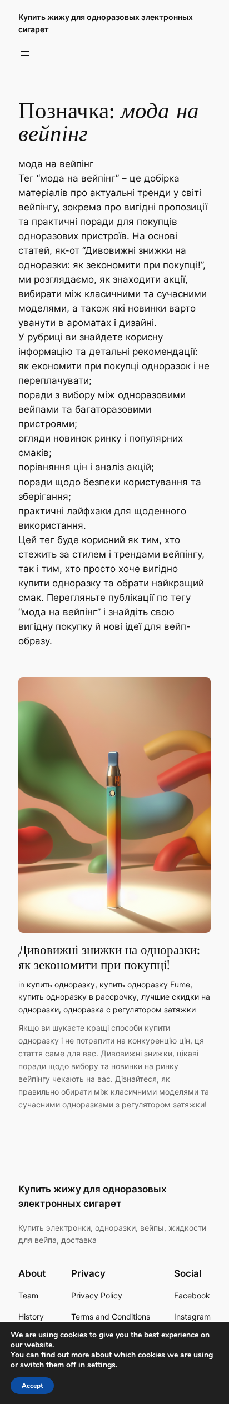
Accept (32, 1385)
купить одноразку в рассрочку (77, 996)
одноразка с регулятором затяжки (129, 1009)
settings (101, 1365)
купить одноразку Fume (144, 984)
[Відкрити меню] (25, 53)
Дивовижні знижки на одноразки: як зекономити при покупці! (109, 957)
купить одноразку (61, 984)
